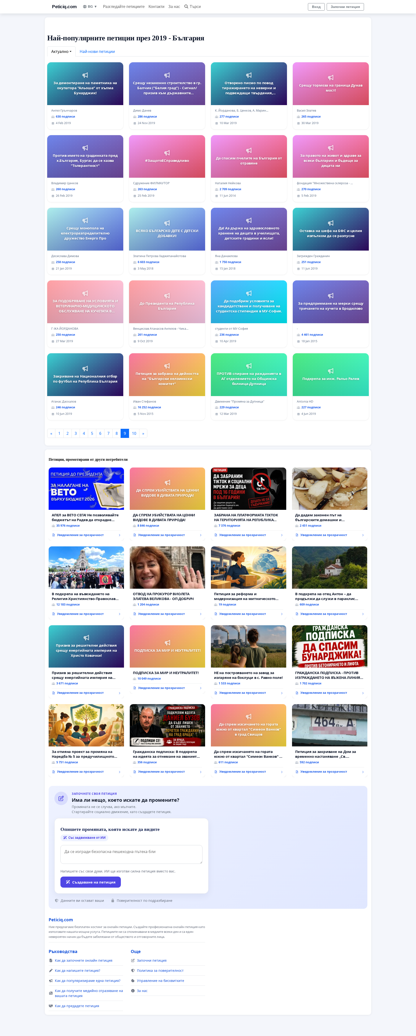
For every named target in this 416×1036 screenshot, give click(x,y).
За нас (174, 7)
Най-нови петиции (97, 51)
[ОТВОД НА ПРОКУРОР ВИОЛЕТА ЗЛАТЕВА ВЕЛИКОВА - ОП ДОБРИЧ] (167, 582)
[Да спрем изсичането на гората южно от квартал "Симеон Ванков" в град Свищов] (248, 740)
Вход (316, 7)
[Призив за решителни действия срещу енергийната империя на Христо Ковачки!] (86, 661)
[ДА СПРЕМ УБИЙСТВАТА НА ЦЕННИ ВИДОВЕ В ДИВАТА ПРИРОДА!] (167, 504)
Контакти (156, 7)
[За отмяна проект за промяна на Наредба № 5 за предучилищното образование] (86, 740)
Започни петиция (345, 7)
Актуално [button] (60, 51)
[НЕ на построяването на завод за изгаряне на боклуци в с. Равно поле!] (248, 661)
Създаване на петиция (94, 882)
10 (134, 433)
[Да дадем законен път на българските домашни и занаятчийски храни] (329, 504)
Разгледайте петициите (124, 7)
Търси (195, 7)
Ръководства (63, 951)
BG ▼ (92, 6)
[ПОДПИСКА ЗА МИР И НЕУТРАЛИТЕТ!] (167, 659)
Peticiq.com (64, 6)
